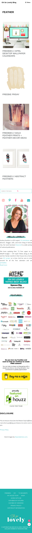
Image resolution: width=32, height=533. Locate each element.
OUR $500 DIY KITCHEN (16, 500)
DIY (15, 493)
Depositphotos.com (21, 437)
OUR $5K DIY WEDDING (16, 503)
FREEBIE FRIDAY (10, 94)
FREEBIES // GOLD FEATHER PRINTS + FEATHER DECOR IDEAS (14, 135)
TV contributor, (25, 240)
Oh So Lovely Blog (9, 2)
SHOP (23, 495)
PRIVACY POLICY (16, 505)
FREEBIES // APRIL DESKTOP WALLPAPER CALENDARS (13, 53)
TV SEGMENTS (23, 493)
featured (19, 245)
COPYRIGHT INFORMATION (16, 508)
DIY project (7, 258)
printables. (3, 263)
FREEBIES (8, 493)
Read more (3, 265)
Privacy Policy (4, 430)
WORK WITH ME (16, 498)
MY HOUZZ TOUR (12, 495)
